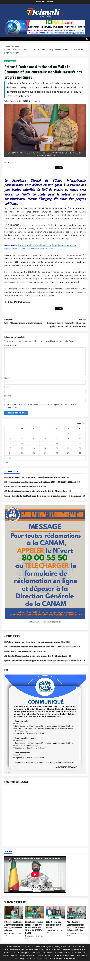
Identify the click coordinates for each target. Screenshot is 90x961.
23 (80, 448)
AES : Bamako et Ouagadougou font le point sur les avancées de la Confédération (33, 491)
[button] (4, 39)
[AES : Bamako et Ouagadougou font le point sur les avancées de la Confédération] (76, 912)
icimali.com (10, 101)
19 (34, 448)
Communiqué (32, 913)
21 (57, 448)
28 (57, 453)
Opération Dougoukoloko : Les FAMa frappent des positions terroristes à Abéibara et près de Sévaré (40, 495)
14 (57, 443)
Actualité (13, 61)
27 (45, 453)
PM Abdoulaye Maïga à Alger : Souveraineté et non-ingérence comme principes (32, 477)
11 (22, 443)
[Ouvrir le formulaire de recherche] (87, 39)
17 (10, 448)
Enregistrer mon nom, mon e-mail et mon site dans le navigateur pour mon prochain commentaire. (42, 406)
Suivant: (66, 323)
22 (68, 448)
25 (22, 453)
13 (45, 443)
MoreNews (58, 958)
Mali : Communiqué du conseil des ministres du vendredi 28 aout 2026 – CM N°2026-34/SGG (37, 482)
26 (34, 453)
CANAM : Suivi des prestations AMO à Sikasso (20, 486)
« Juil (6, 462)
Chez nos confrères (54, 916)
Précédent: (23, 321)
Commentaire (10, 345)
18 (22, 448)
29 (68, 453)
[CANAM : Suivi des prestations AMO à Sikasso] (55, 912)
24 (10, 453)
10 (10, 443)
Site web (7, 396)
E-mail (7, 387)
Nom (7, 378)
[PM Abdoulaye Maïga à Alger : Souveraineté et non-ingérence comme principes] (13, 912)
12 (34, 443)
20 (45, 448)
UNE (6, 61)
